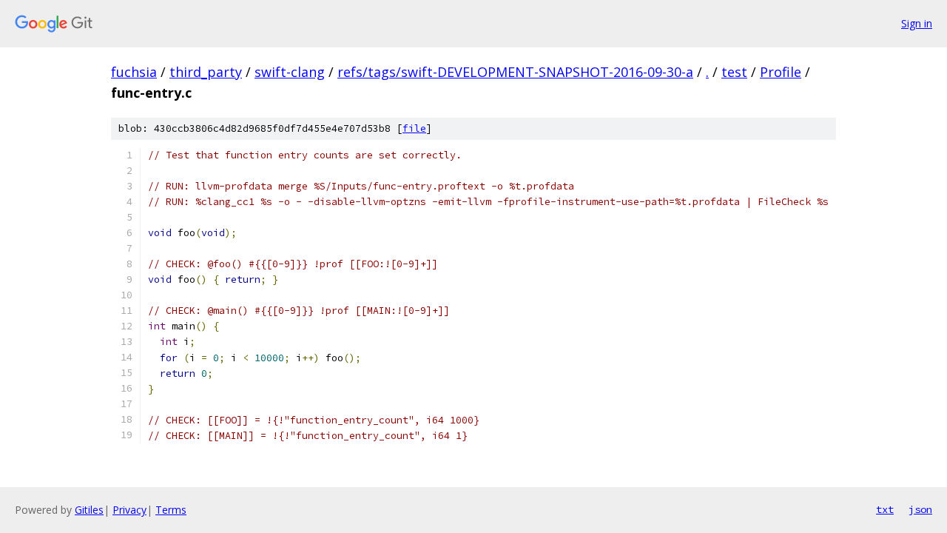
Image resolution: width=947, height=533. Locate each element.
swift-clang (290, 72)
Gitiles (89, 510)
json (920, 509)
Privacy (129, 510)
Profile (780, 72)
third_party (205, 72)
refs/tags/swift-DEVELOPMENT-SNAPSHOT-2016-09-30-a (515, 72)
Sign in (916, 23)
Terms (170, 510)
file (414, 128)
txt (885, 509)
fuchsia (134, 72)
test (734, 72)
